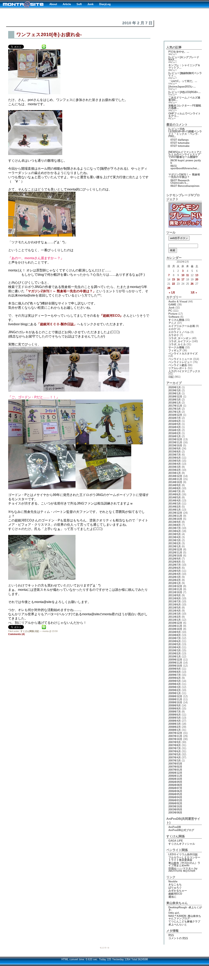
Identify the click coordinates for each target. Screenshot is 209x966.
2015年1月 (174, 473)
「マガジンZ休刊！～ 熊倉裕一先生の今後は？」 (60, 291)
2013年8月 (174, 525)
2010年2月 (174, 653)
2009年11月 (175, 662)
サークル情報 (176, 347)
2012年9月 (174, 558)
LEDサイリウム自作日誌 (183, 854)
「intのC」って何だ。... (182, 81)
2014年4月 (174, 500)
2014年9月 (174, 485)
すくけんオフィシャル (181, 843)
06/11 (173, 165)
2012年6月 (174, 567)
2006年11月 (175, 775)
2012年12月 (175, 549)
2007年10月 (175, 739)
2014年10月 (175, 482)
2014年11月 (175, 479)
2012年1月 (174, 583)
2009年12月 (175, 659)
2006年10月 (175, 778)
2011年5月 (174, 607)
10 (182, 275)
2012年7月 (174, 564)
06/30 (173, 160)
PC (170, 310)
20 (196, 279)
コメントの (178, 938)
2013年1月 (174, 546)
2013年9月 (174, 521)
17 (182, 279)
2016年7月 (174, 417)
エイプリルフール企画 (181, 326)
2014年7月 (174, 491)
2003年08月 (175, 812)
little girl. (174, 912)
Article (67, 4)
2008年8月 (174, 708)
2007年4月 (174, 757)
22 (173, 283)
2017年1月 (174, 411)
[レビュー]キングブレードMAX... (183, 58)
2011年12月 (175, 586)
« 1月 (172, 292)
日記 (36, 631)
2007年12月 (175, 733)
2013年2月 (174, 543)
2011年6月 (174, 604)
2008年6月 (174, 714)
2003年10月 (175, 806)
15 (173, 279)
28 (168, 288)
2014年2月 (174, 506)
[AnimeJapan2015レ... (182, 86)
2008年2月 (174, 726)
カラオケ (173, 335)
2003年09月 (175, 809)
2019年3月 (174, 390)
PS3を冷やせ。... (178, 51)
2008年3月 (174, 723)
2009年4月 (174, 684)
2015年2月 (174, 469)
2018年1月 (174, 402)
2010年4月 (174, 647)
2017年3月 (174, 408)
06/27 (173, 180)
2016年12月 (175, 414)
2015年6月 (174, 457)
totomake (183, 145)
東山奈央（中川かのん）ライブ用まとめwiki (184, 864)
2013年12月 (175, 512)
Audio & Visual (177, 301)
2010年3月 (174, 650)
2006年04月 (175, 797)
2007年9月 (174, 742)
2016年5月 (174, 424)
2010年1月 (174, 656)
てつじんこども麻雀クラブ (184, 921)
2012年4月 (174, 573)
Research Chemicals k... (179, 181)
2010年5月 (174, 644)
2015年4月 (174, 463)
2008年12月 (175, 696)
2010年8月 (174, 635)
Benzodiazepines (188, 185)
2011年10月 (175, 592)
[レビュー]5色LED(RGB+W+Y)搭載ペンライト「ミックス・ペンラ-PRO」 (185, 132)
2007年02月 (175, 766)
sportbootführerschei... (184, 168)
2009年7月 (174, 674)
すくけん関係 (27, 631)
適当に (172, 896)
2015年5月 (174, 460)
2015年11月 (175, 442)
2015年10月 (175, 445)
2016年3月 (174, 430)
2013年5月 (174, 534)
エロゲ (172, 329)
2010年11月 (175, 625)
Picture (172, 313)
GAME (172, 304)
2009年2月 (174, 690)
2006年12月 (175, 772)
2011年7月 (174, 601)
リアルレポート (177, 368)
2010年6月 (174, 641)
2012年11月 (175, 552)
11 (187, 275)
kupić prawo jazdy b (185, 161)
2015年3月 (174, 466)
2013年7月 (174, 528)
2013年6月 (174, 531)
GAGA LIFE (175, 840)
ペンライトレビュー (180, 362)
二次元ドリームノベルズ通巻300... (184, 99)
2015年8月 (174, 451)
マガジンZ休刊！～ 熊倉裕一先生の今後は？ (184, 175)
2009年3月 (174, 687)
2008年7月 (174, 711)
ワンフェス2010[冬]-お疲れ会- (49, 34)
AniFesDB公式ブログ (181, 830)
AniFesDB (174, 827)
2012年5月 (174, 570)
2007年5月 (174, 754)
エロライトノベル (179, 332)
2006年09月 (175, 781)
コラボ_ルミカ (177, 344)
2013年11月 (175, 515)
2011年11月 (175, 589)
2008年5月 (174, 717)
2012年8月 (174, 561)
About (53, 4)
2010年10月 (175, 629)
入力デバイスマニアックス (184, 371)
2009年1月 (174, 693)
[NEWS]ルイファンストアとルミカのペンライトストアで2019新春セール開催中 (185, 154)
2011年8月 (174, 598)
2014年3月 (174, 503)
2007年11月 (175, 736)
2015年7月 (174, 454)
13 (196, 275)
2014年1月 (174, 509)
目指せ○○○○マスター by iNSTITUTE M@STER (182, 869)
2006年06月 (175, 791)
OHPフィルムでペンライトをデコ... (184, 114)
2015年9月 (174, 448)
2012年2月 (174, 580)
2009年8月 (174, 671)
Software (173, 316)
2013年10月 (175, 518)
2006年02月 (175, 803)
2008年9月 (174, 705)
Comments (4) (16, 634)
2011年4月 (174, 610)
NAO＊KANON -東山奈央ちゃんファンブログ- (184, 917)
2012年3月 (174, 577)
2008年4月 (174, 720)
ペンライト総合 (177, 365)
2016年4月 (174, 427)
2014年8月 (174, 488)
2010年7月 (174, 638)
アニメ (172, 322)
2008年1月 (174, 729)
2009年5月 (174, 681)
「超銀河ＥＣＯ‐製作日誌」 (57, 324)
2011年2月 (174, 616)
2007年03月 (175, 763)
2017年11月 (175, 405)
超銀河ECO (175, 893)
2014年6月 (174, 494)
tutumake (183, 142)
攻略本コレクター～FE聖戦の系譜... (184, 107)
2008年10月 (175, 702)
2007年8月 (174, 745)
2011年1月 (174, 619)
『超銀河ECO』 (111, 315)
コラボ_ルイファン (179, 341)
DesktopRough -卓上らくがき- (185, 908)
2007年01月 (175, 769)
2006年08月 (175, 785)
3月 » (194, 292)
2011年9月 (174, 595)
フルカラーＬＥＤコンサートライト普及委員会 (184, 858)
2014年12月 (175, 476)
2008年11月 (175, 699)
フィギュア (175, 350)
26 (192, 283)
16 (178, 279)
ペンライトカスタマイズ (183, 353)
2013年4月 (174, 537)
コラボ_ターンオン (179, 338)
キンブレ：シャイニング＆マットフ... (184, 66)
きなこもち (175, 884)
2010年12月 (175, 622)
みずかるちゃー (177, 890)
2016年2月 (174, 433)
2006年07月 (175, 788)
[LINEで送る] (44, 46)
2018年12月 (175, 396)
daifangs (183, 139)
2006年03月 (175, 800)
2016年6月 (174, 421)
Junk (90, 4)
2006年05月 (175, 794)
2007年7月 (174, 748)
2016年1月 (174, 436)
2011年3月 (174, 613)
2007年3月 (174, 760)
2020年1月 (174, 387)
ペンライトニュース (180, 359)
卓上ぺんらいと (177, 924)
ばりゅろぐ (175, 887)
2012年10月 (175, 555)
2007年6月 (174, 751)
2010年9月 (174, 632)
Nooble (172, 881)
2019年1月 (174, 393)
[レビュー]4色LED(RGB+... (184, 92)
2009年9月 (174, 668)
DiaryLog (105, 4)
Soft (79, 4)
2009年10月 (175, 665)
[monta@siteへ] (23, 4)
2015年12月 (175, 439)
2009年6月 (174, 677)
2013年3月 (174, 540)
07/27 (173, 139)
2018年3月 (174, 399)
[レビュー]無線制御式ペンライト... (185, 74)
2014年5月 (174, 497)
